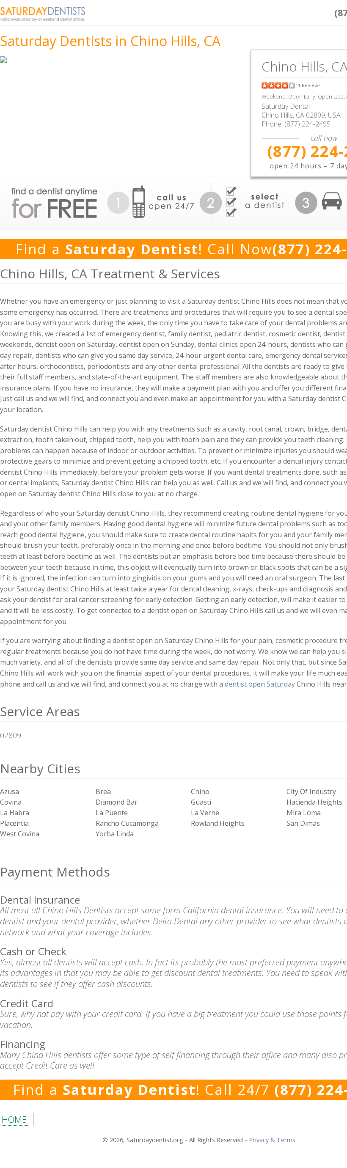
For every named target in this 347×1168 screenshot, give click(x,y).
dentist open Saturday (260, 684)
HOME (14, 1119)
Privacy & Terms (272, 1140)
